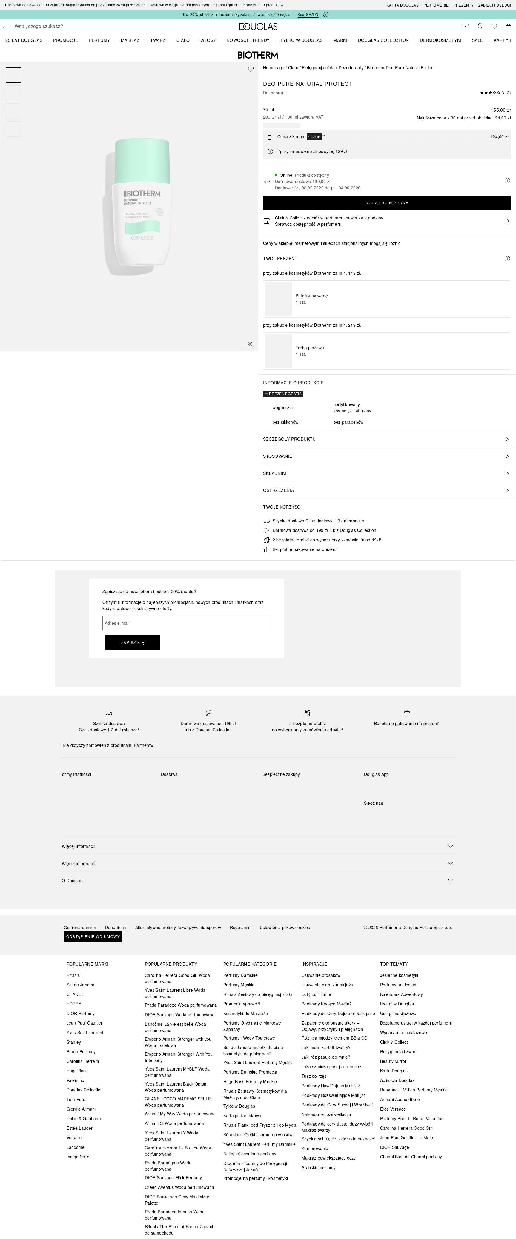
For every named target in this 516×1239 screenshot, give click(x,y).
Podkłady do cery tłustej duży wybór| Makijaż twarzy (337, 1127)
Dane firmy (115, 927)
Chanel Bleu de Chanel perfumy (411, 1157)
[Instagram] (378, 815)
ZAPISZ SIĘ (133, 642)
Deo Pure (278, 83)
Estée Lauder (80, 1128)
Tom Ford (76, 1099)
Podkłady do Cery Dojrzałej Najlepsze (338, 1013)
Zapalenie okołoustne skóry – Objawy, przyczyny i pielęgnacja (332, 1026)
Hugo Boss (77, 1071)
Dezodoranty (351, 67)
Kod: (308, 14)
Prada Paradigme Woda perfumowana (168, 1166)
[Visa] (112, 788)
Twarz (158, 40)
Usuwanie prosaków (321, 975)
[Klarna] (69, 788)
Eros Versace (393, 1109)
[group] (13, 102)
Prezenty (463, 4)
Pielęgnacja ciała (318, 67)
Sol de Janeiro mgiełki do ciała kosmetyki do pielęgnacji (253, 1050)
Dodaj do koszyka (387, 202)
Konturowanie (315, 1148)
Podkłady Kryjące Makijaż (326, 1004)
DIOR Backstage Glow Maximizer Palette (177, 1200)
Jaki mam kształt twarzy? (326, 1047)
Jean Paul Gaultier (85, 1023)
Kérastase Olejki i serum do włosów (258, 1134)
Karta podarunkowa (242, 1115)
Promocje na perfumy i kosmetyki (255, 1178)
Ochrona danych (80, 927)
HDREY (74, 1004)
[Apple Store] (410, 786)
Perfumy (99, 40)
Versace (74, 1137)
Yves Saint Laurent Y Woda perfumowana (171, 1136)
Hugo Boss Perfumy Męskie (250, 1081)
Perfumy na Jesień (398, 985)
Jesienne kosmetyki (399, 975)
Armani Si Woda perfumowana (174, 1123)
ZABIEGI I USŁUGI (494, 4)
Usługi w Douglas (397, 1004)
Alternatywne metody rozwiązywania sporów (178, 927)
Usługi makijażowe (398, 1013)
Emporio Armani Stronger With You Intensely (179, 1057)
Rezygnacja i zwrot (398, 1051)
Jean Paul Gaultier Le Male (406, 1137)
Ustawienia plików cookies (285, 927)
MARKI (340, 40)
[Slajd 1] (13, 75)
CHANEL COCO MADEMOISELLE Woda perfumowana (178, 1102)
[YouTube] (389, 815)
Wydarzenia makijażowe (403, 1032)
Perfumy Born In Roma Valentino (412, 1118)
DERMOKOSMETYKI (440, 40)
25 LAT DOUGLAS (23, 40)
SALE (477, 40)
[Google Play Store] (379, 786)
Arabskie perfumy (319, 1167)
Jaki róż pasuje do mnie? (326, 1057)
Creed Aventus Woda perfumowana (179, 1187)
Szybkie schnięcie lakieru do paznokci (338, 1139)
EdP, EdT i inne (316, 994)
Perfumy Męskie (239, 985)
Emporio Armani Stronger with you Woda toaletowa (178, 1042)
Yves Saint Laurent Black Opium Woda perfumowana (176, 1087)
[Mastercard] (91, 788)
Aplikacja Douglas (397, 1080)
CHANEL (75, 994)
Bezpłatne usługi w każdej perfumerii (416, 1023)
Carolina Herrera (83, 1061)
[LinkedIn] (410, 815)
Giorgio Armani (81, 1109)
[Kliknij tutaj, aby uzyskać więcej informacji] (326, 14)
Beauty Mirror (393, 1061)
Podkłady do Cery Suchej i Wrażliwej (337, 1105)
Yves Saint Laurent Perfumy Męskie (258, 1062)
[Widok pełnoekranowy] (251, 344)
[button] (258, 846)
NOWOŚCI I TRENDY (248, 40)
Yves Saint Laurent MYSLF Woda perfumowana (177, 1072)
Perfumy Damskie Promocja (250, 1072)
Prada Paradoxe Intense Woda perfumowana (175, 1215)
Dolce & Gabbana (84, 1118)
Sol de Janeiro (81, 985)
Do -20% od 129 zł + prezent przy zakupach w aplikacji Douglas (236, 14)
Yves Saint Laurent (85, 1032)
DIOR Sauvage (394, 1147)
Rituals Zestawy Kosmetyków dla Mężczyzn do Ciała (255, 1094)
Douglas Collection (85, 1090)
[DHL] (171, 788)
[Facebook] (368, 815)
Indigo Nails (78, 1157)
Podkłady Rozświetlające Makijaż (334, 1095)
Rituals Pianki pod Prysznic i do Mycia (260, 1125)
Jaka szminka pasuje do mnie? (332, 1066)
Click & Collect (394, 1042)
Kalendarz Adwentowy (401, 994)
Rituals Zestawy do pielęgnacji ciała (258, 994)
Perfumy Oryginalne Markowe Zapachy (252, 1026)
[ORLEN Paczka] (213, 788)
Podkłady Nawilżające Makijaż (331, 1085)
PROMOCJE (65, 40)
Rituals (73, 975)
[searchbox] (58, 26)
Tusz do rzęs (314, 1076)
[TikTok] (399, 815)
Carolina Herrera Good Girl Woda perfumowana (177, 978)
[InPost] (192, 788)
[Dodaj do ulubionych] (251, 69)
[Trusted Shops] (281, 780)
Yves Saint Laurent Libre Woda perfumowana (175, 993)
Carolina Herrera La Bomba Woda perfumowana (178, 1151)
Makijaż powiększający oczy (329, 1158)
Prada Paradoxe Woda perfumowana (181, 1005)
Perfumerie (436, 4)
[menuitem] (27, 40)
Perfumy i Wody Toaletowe (249, 1038)
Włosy (208, 40)
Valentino (76, 1080)
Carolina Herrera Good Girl (406, 1128)
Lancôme (76, 1147)
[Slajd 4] (13, 129)
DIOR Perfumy (81, 1013)
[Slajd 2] (13, 93)
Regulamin (240, 927)
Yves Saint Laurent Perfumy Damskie (259, 1144)
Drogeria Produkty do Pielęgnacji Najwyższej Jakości (255, 1166)
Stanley (74, 1042)
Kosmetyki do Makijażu (245, 1013)
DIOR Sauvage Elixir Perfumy (173, 1177)
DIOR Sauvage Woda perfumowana (179, 1014)
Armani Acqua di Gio (400, 1099)
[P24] (133, 788)
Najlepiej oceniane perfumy (249, 1154)
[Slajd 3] (13, 111)
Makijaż (130, 40)
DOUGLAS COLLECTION (383, 40)
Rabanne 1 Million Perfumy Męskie (414, 1090)
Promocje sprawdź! (241, 1004)
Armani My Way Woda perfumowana (180, 1114)
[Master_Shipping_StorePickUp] (235, 788)
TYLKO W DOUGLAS (301, 40)
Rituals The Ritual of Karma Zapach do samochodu (179, 1229)
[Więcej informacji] (507, 258)
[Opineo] (331, 780)
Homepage (274, 67)
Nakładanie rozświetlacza (326, 1114)
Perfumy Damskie (240, 975)
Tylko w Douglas (239, 1106)
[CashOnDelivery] (69, 802)
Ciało (183, 40)
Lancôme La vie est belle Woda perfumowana (175, 1027)
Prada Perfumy (81, 1051)
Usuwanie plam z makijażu (327, 985)
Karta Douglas (403, 4)
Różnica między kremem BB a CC (334, 1038)
